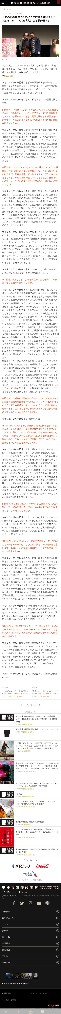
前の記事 (5, 687)
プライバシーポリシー (40, 993)
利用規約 (7, 993)
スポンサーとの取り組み (31, 880)
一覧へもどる (6, 9)
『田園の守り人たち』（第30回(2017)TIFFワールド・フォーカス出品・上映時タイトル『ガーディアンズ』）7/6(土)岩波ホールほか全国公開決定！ (37, 745)
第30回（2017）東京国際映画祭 (16, 983)
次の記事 (34, 687)
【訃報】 (19, 794)
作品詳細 (8, 75)
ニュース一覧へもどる (30, 705)
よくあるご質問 (10, 1000)
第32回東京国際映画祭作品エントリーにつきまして (37, 729)
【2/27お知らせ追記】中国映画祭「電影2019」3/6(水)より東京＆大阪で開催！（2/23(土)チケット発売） (37, 832)
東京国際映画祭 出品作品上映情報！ (31, 822)
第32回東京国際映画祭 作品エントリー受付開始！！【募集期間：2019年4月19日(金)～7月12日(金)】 (36, 719)
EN (58, 3)
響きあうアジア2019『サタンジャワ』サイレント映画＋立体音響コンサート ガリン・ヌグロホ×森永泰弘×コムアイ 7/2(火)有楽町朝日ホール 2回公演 (37, 766)
